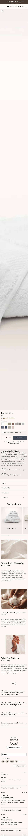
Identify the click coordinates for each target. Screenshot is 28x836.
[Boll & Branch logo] (14, 6)
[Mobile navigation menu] (3, 6)
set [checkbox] (16, 761)
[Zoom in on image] (2, 11)
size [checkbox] (3, 761)
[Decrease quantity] (3, 438)
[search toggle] (23, 6)
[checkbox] (3, 432)
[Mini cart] (26, 6)
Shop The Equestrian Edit (14, 3)
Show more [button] (21, 761)
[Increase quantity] (10, 438)
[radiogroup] (14, 425)
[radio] (2, 423)
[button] (26, 408)
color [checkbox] (7, 761)
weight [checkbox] (12, 761)
